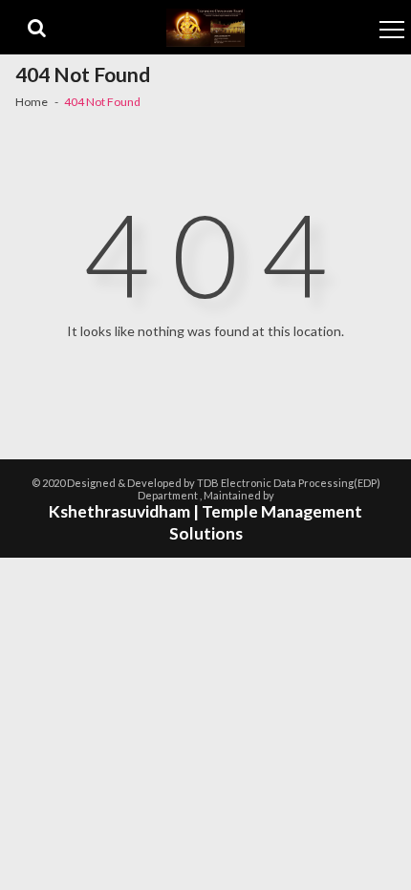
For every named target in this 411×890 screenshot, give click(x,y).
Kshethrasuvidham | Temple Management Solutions (205, 522)
